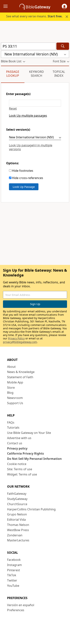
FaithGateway (16, 494)
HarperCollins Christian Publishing (31, 509)
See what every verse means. (34, 16)
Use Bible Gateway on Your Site (29, 433)
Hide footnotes (22, 171)
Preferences (15, 610)
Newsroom (15, 398)
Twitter (12, 580)
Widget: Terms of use (22, 474)
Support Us (15, 403)
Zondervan (14, 535)
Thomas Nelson (18, 525)
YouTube (13, 586)
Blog (10, 393)
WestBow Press (18, 530)
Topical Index (59, 74)
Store (11, 387)
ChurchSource (17, 504)
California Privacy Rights (25, 453)
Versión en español (20, 605)
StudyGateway (17, 499)
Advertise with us (19, 438)
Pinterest (13, 570)
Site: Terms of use (19, 469)
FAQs (10, 422)
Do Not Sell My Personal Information (34, 459)
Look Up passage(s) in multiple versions (30, 147)
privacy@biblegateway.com (20, 342)
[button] (64, 6)
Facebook (14, 560)
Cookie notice (16, 464)
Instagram (14, 565)
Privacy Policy (16, 338)
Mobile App (15, 382)
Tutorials (13, 427)
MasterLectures (18, 540)
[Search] (62, 46)
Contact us (14, 443)
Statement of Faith (20, 377)
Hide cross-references (27, 178)
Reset (13, 109)
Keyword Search (36, 74)
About (11, 367)
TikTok (11, 575)
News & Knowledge (21, 372)
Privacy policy (17, 448)
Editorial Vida (16, 519)
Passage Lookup (12, 74)
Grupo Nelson (17, 514)
